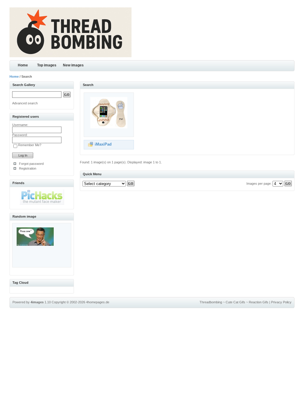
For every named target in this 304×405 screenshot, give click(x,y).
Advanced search (25, 103)
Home (23, 65)
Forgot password (31, 163)
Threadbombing (211, 302)
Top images (46, 65)
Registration (27, 168)
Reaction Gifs (258, 302)
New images (73, 65)
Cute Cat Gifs (235, 302)
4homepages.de (97, 302)
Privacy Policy (281, 302)
